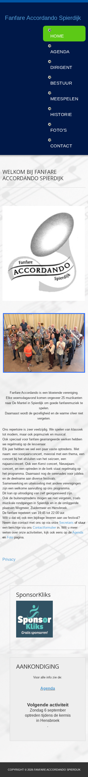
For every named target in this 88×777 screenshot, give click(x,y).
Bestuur (61, 83)
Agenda (60, 51)
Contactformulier (45, 527)
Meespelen (64, 98)
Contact (61, 145)
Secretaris (67, 522)
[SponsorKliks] (34, 618)
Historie (61, 114)
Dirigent (61, 67)
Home (57, 36)
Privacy (8, 559)
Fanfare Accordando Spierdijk (43, 17)
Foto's (58, 130)
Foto (10, 537)
